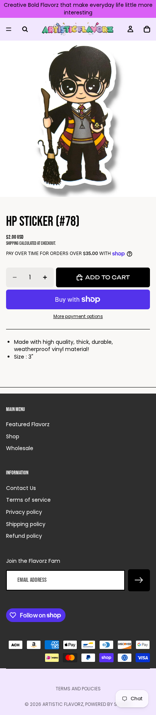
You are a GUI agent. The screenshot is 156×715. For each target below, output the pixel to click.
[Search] (25, 29)
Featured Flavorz (28, 424)
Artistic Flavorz (62, 704)
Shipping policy (25, 524)
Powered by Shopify (108, 704)
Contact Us (21, 488)
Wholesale (19, 448)
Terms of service (28, 500)
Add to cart (107, 277)
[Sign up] (139, 580)
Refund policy (24, 536)
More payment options (78, 316)
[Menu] (8, 29)
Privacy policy (24, 512)
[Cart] (147, 29)
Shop (12, 436)
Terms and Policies (78, 688)
